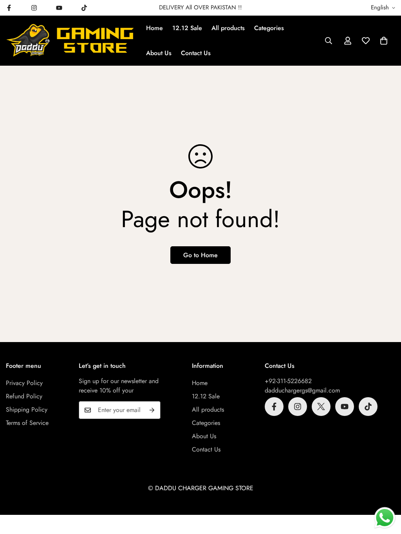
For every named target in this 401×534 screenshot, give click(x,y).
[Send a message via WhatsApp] (384, 517)
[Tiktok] (84, 8)
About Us (159, 52)
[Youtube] (59, 8)
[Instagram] (34, 8)
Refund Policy (24, 396)
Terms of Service (27, 422)
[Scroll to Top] (386, 491)
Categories (269, 27)
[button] (384, 41)
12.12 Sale (187, 27)
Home (154, 27)
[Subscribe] (152, 410)
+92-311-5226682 (288, 380)
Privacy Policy (24, 382)
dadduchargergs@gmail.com (302, 390)
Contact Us (196, 52)
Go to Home (200, 255)
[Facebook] (274, 406)
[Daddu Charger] (70, 40)
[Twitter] (321, 406)
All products (228, 27)
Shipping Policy (26, 409)
